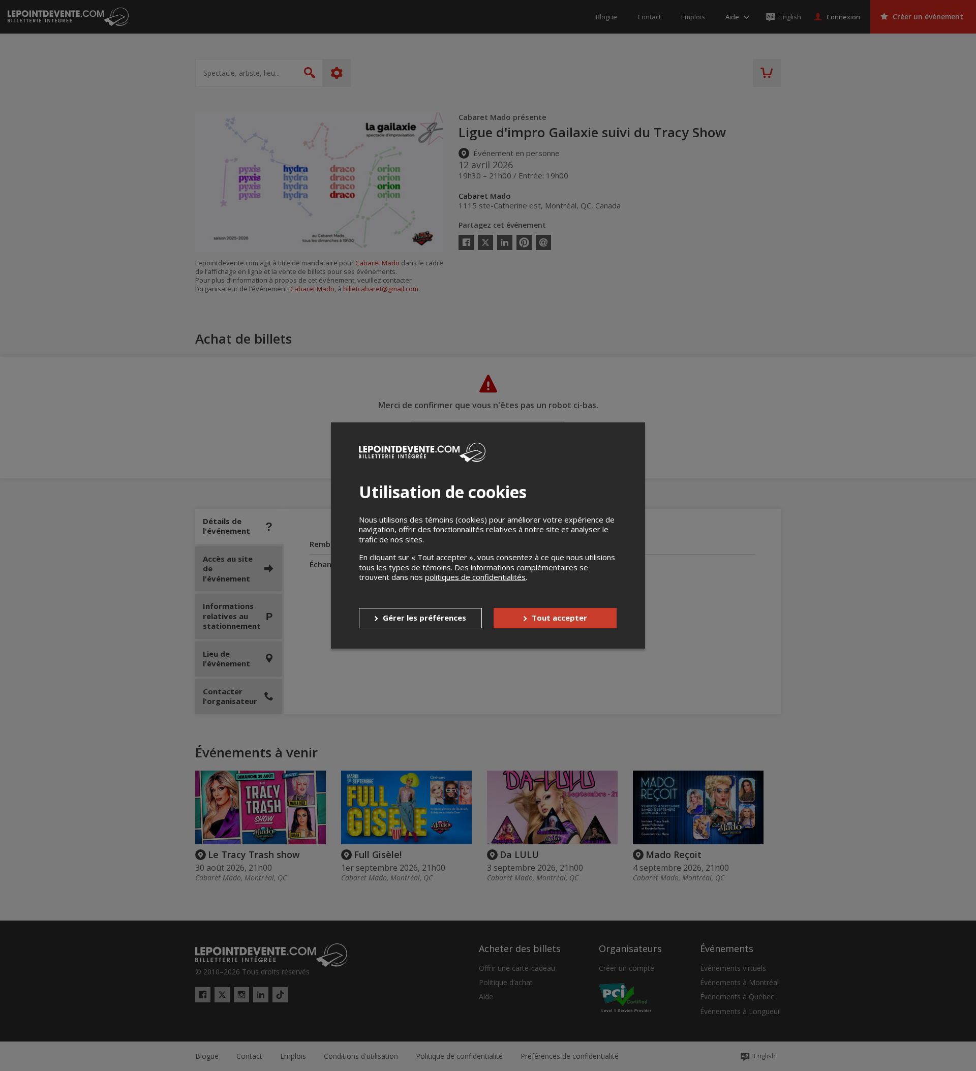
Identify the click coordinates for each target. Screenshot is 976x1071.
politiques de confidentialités (475, 577)
